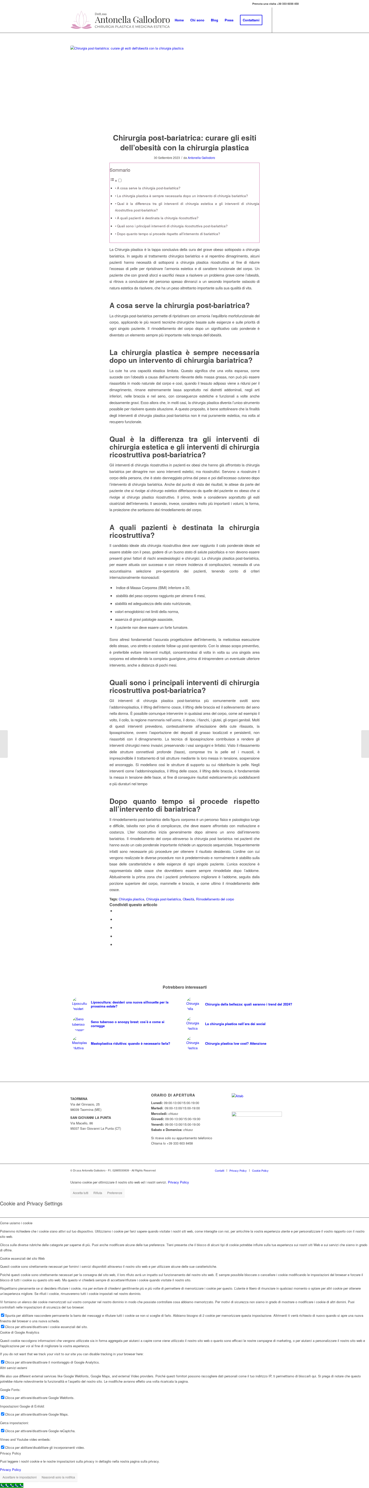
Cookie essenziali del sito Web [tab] (22, 1258)
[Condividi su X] (116, 919)
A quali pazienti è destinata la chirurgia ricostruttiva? (158, 217)
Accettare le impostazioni (20, 1477)
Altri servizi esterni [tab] (13, 1367)
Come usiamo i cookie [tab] (16, 1222)
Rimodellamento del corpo (215, 899)
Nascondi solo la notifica (58, 1477)
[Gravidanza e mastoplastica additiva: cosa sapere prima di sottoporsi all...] (365, 744)
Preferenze (114, 1193)
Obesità (188, 899)
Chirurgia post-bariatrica (163, 899)
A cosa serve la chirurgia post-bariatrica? (148, 188)
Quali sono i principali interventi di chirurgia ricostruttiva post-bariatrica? (172, 226)
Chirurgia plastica (131, 899)
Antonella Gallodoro (201, 157)
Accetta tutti (80, 1193)
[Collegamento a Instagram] (295, 20)
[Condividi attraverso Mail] (116, 944)
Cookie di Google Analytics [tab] (19, 1332)
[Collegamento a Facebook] (280, 20)
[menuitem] (179, 20)
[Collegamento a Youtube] (287, 20)
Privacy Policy (178, 1182)
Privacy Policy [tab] (10, 1453)
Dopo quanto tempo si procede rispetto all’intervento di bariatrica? (168, 233)
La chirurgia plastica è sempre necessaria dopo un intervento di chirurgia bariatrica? (182, 195)
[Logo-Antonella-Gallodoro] (120, 20)
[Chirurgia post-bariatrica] (184, 86)
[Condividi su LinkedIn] (116, 936)
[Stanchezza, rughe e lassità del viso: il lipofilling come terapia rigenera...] (4, 744)
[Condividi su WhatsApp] (116, 927)
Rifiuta (97, 1193)
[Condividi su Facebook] (116, 910)
